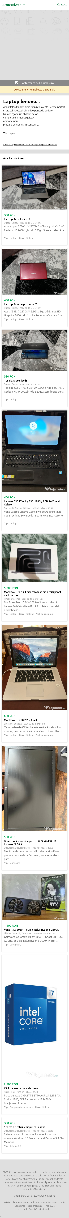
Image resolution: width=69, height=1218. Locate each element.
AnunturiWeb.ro (14, 5)
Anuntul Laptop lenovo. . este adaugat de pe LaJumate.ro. (30, 144)
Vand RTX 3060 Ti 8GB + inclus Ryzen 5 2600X (31, 929)
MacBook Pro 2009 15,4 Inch (21, 720)
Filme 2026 (49, 1206)
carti (19, 1209)
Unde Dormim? (30, 1209)
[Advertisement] (34, 45)
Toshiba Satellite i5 (15, 380)
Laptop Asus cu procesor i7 (20, 304)
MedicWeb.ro (45, 1209)
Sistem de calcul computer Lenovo (24, 1127)
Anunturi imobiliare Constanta (35, 1202)
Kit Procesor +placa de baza (21, 1088)
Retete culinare (11, 1202)
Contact (62, 4)
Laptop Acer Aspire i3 (17, 219)
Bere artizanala (35, 1206)
